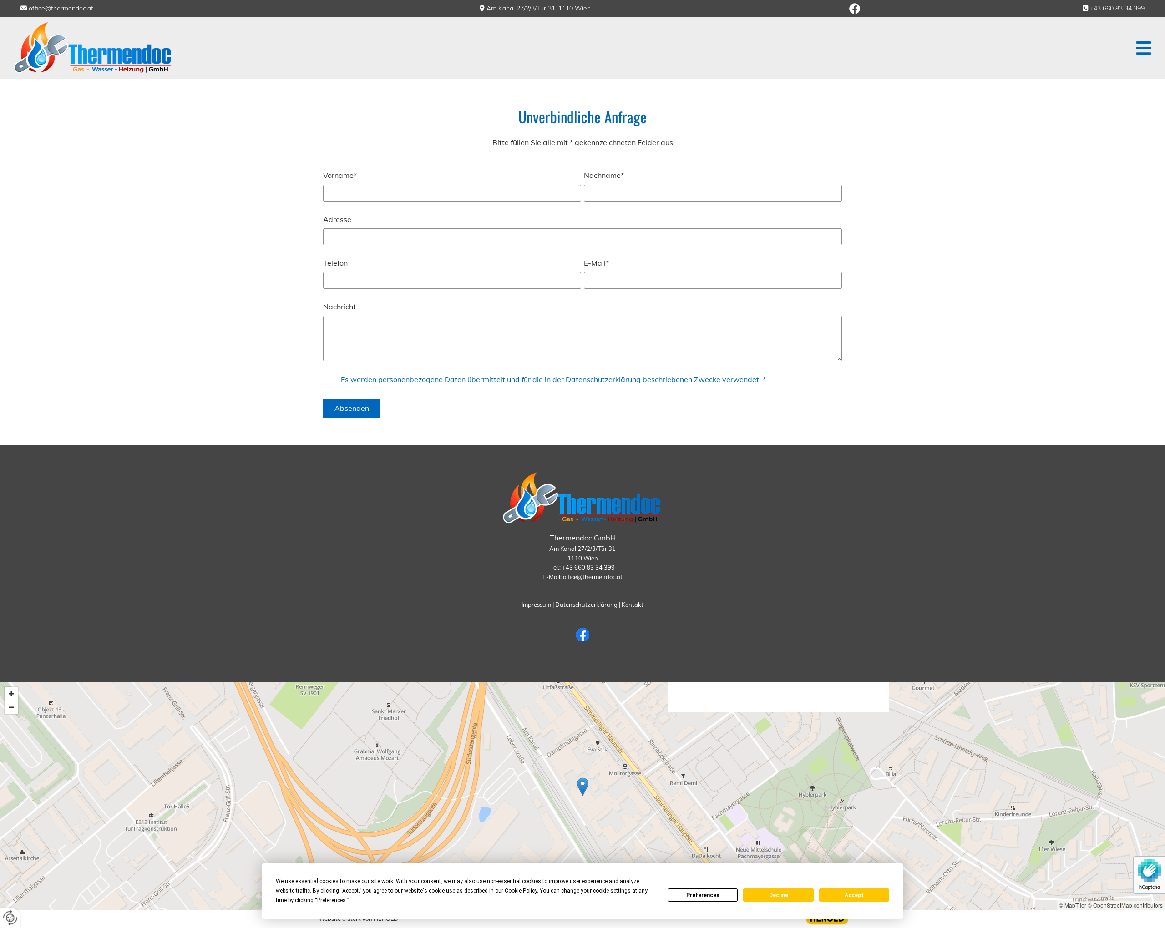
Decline (778, 895)
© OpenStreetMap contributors (1125, 905)
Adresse (337, 219)
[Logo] (151, 47)
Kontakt (632, 604)
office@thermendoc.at (61, 8)
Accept (854, 895)
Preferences (702, 895)
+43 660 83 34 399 (1117, 8)
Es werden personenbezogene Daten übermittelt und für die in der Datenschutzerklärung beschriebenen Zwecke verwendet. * (553, 379)
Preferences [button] (331, 900)
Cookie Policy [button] (521, 891)
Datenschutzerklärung (586, 604)
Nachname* (604, 175)
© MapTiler (1072, 905)
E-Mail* (596, 263)
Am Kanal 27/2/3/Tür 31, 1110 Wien (538, 8)
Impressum (536, 604)
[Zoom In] (11, 694)
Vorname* (340, 175)
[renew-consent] (10, 918)
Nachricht (339, 307)
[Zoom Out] (11, 707)
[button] (727, 48)
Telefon (335, 263)
